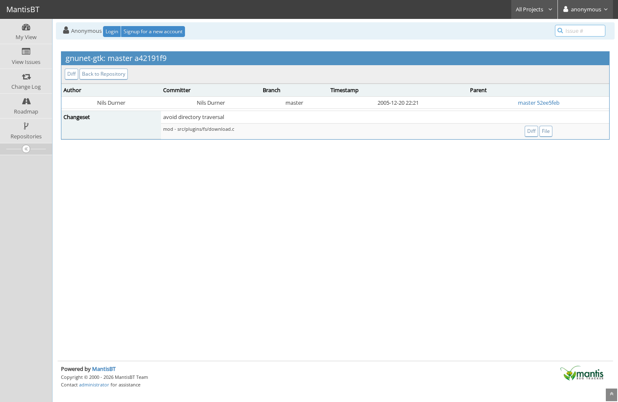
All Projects (530, 9)
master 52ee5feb (539, 102)
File (546, 131)
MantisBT (104, 369)
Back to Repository (103, 73)
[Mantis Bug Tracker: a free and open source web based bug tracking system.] (581, 372)
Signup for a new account (153, 31)
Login (112, 31)
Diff (71, 73)
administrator (94, 384)
